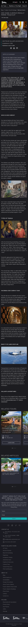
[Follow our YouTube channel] (19, 525)
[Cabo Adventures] (6, 618)
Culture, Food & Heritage (10, 10)
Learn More (11, 442)
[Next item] (26, 422)
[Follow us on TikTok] (16, 525)
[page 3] (14, 448)
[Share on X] (14, 48)
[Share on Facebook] (11, 48)
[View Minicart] (23, 2)
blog (2, 10)
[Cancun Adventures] (16, 618)
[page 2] (13, 448)
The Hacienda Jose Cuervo (12, 100)
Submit (14, 518)
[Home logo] (4, 2)
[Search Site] (20, 2)
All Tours (3, 6)
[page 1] (12, 448)
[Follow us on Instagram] (8, 525)
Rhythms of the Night (15, 6)
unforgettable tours (11, 400)
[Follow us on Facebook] (12, 525)
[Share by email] (17, 48)
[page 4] (15, 448)
